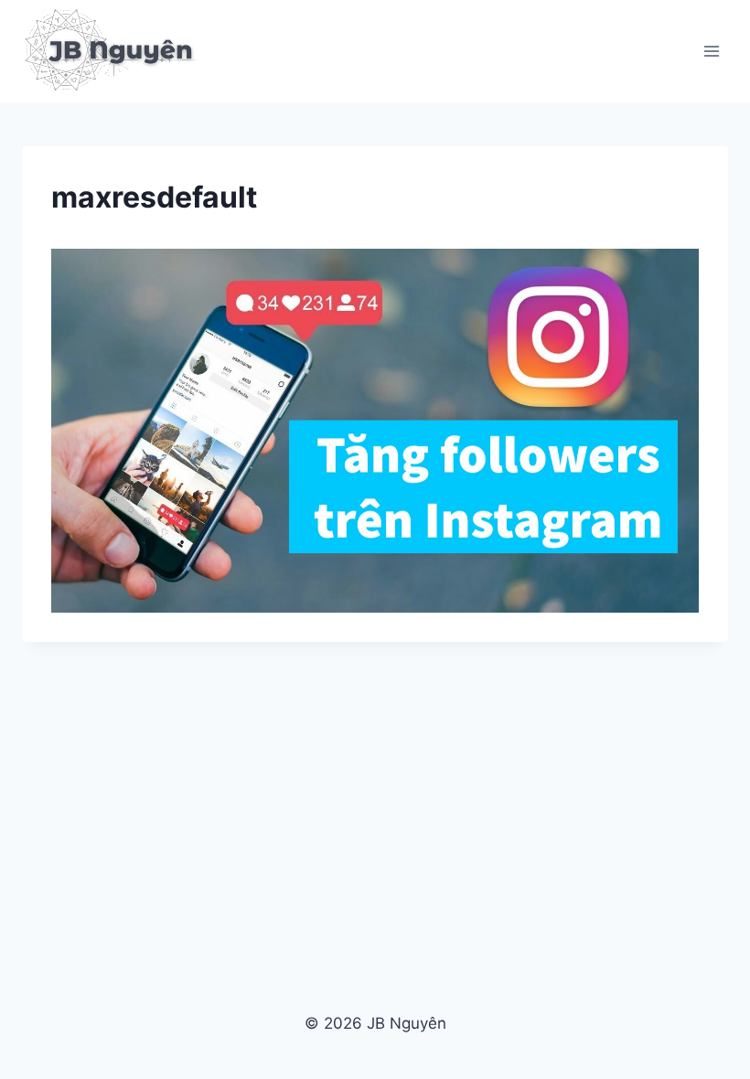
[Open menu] (711, 51)
